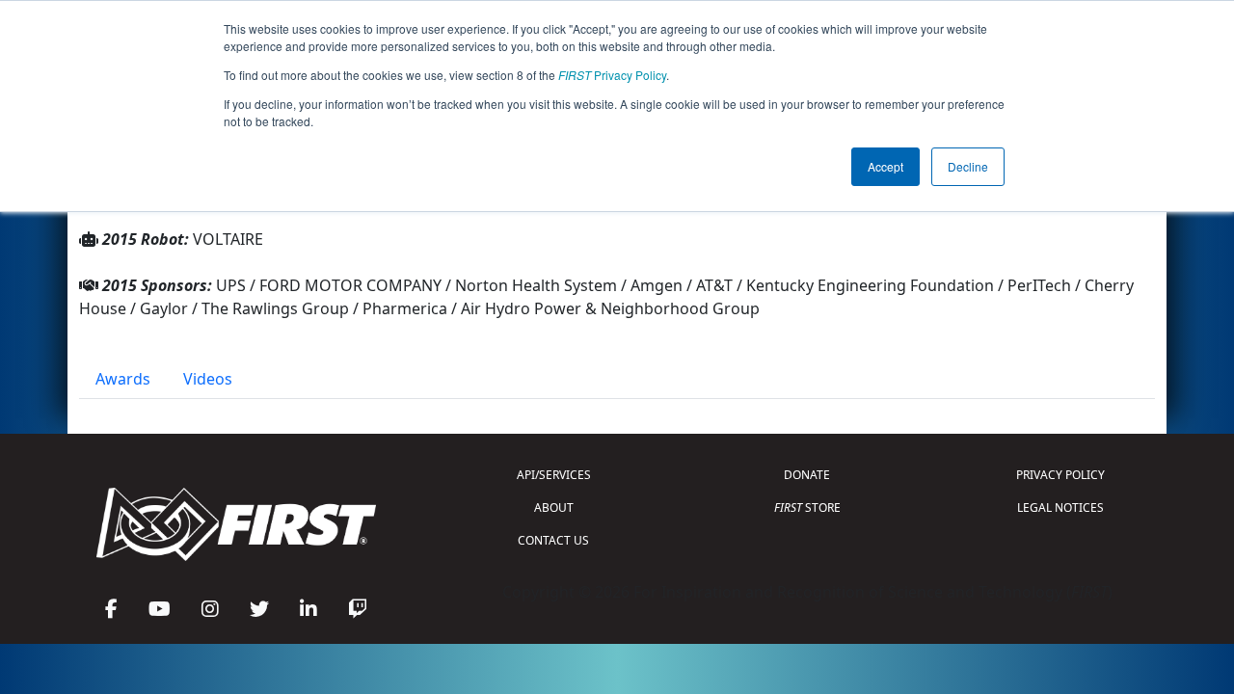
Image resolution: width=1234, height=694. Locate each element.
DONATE (807, 475)
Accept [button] (885, 166)
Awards (122, 378)
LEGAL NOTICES (1060, 507)
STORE (807, 507)
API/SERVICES (554, 475)
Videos (207, 378)
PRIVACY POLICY (1060, 475)
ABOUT (554, 507)
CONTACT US (553, 540)
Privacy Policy (612, 75)
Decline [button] (968, 166)
